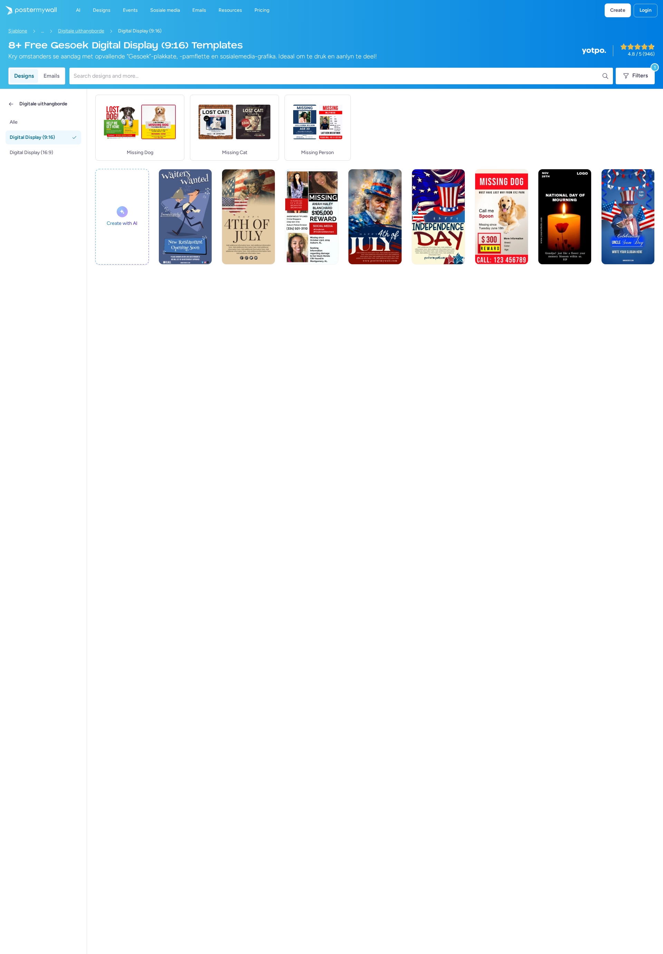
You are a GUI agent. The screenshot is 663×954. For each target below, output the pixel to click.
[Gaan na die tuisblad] (28, 10)
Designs (24, 76)
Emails (51, 76)
